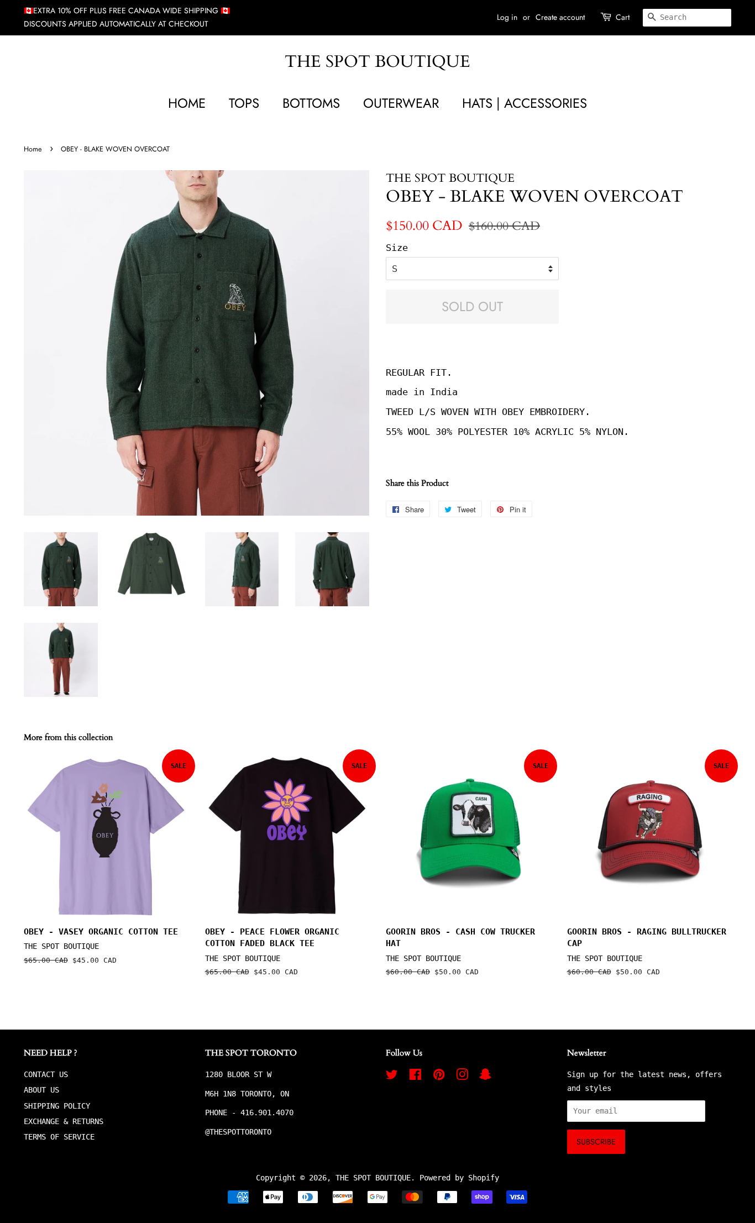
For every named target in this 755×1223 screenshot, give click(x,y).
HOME (187, 103)
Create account (560, 17)
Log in (507, 17)
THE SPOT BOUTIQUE (377, 62)
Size (397, 247)
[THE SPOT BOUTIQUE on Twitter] (392, 1076)
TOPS (244, 103)
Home (33, 149)
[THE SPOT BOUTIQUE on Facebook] (415, 1076)
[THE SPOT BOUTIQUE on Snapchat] (485, 1076)
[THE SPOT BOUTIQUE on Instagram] (462, 1076)
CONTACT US (46, 1074)
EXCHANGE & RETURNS (63, 1121)
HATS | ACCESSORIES (524, 103)
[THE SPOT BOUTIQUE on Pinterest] (439, 1076)
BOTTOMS (311, 103)
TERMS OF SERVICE (59, 1136)
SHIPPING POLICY (57, 1105)
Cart (623, 17)
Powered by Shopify (459, 1177)
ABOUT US (41, 1089)
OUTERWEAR (401, 103)
